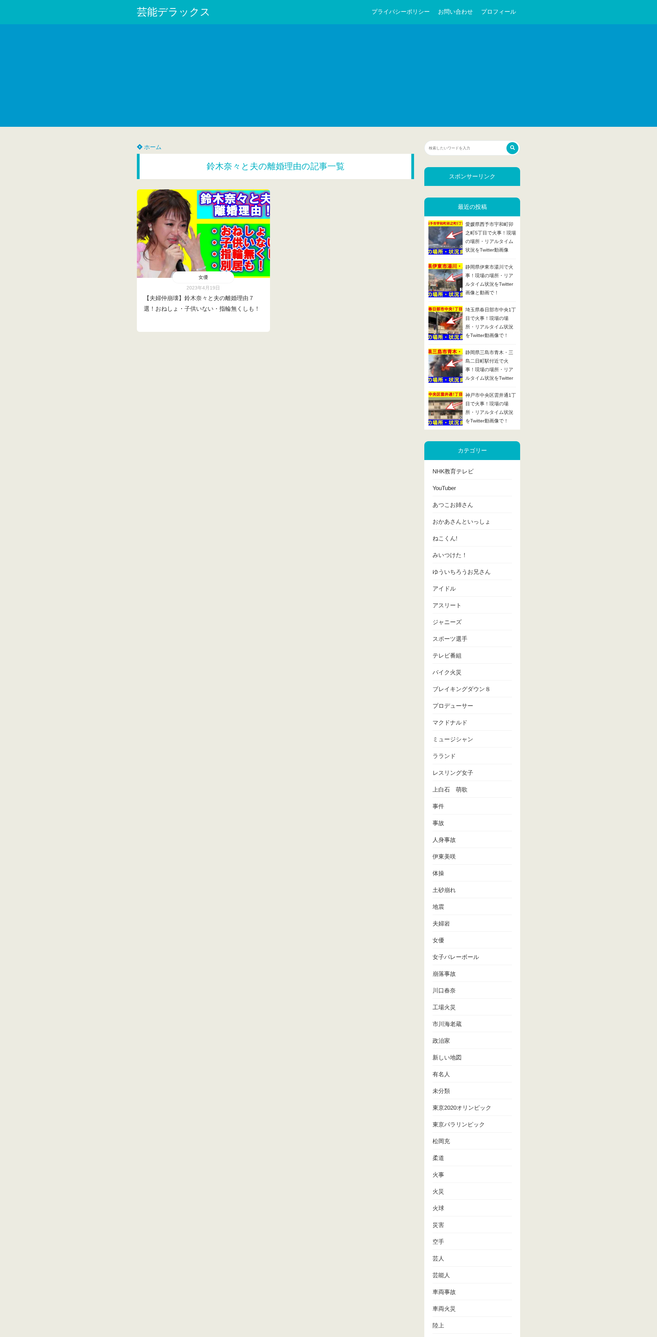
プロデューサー (453, 706)
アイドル (444, 588)
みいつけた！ (450, 555)
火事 (438, 1175)
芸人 (438, 1258)
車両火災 (444, 1309)
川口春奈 (444, 990)
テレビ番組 (447, 655)
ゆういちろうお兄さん (462, 572)
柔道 (438, 1158)
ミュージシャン (453, 739)
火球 (438, 1208)
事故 (438, 823)
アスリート (447, 605)
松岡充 (441, 1141)
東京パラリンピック (459, 1124)
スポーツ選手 (450, 639)
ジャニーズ (447, 622)
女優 (203, 277)
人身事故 (444, 840)
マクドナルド (450, 722)
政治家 (441, 1041)
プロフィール (498, 12)
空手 (438, 1242)
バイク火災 (447, 672)
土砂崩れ (444, 890)
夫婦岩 (441, 923)
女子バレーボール (456, 957)
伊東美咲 (444, 856)
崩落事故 (444, 974)
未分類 (441, 1091)
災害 (438, 1225)
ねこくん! (445, 538)
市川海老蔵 (447, 1024)
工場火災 (444, 1007)
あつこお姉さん (453, 505)
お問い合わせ (455, 12)
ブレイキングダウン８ (462, 689)
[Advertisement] (328, 75)
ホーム (152, 147)
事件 (438, 806)
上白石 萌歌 (450, 789)
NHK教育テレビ (453, 471)
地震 (438, 907)
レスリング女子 (453, 773)
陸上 (438, 1325)
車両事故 (444, 1292)
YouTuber (444, 488)
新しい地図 (447, 1057)
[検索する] (512, 148)
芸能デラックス (173, 11)
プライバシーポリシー (401, 12)
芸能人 (441, 1275)
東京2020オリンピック (462, 1108)
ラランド (444, 756)
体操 (438, 873)
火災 (438, 1191)
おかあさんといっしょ (462, 521)
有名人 (441, 1074)
